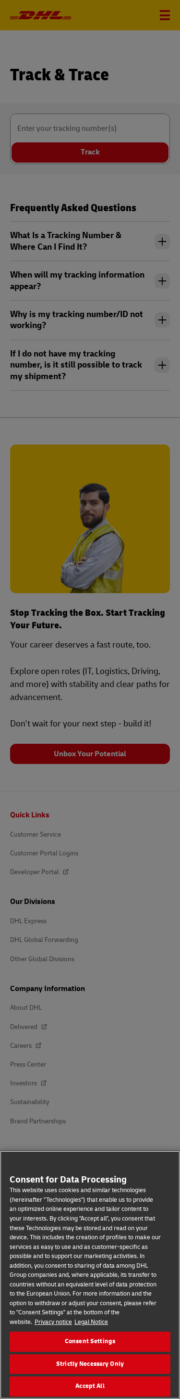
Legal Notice (91, 1322)
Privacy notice (53, 1322)
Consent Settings (90, 1341)
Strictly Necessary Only (90, 1364)
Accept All (89, 1386)
